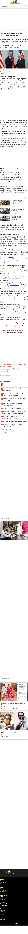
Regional (2, 898)
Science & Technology (5, 903)
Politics (1, 900)
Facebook (2, 911)
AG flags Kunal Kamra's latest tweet (11, 732)
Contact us (2, 888)
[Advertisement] (14, 19)
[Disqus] (14, 455)
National (2, 896)
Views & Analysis (4, 905)
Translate (6, 371)
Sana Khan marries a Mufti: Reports (13, 408)
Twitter (1, 913)
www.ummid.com (22, 434)
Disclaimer (2, 883)
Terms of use (3, 882)
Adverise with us (3, 891)
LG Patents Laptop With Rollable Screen (15, 421)
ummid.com (4, 6)
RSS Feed (2, 910)
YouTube (2, 914)
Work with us (3, 890)
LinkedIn (2, 916)
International (3, 899)
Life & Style (2, 902)
